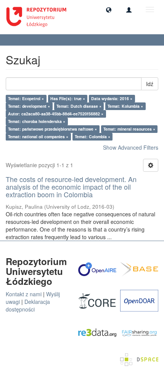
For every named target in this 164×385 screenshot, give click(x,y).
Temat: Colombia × (92, 136)
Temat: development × (29, 106)
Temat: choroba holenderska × (36, 121)
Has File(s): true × (67, 98)
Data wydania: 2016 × (111, 98)
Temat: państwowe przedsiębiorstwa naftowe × (52, 129)
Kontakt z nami (24, 294)
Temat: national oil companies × (38, 136)
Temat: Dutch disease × (78, 106)
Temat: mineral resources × (129, 129)
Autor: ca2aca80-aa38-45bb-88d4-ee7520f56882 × (55, 114)
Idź (149, 84)
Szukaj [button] (19, 40)
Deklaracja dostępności (28, 305)
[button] (109, 9)
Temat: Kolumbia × (125, 106)
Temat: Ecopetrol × (26, 98)
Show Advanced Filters (130, 147)
